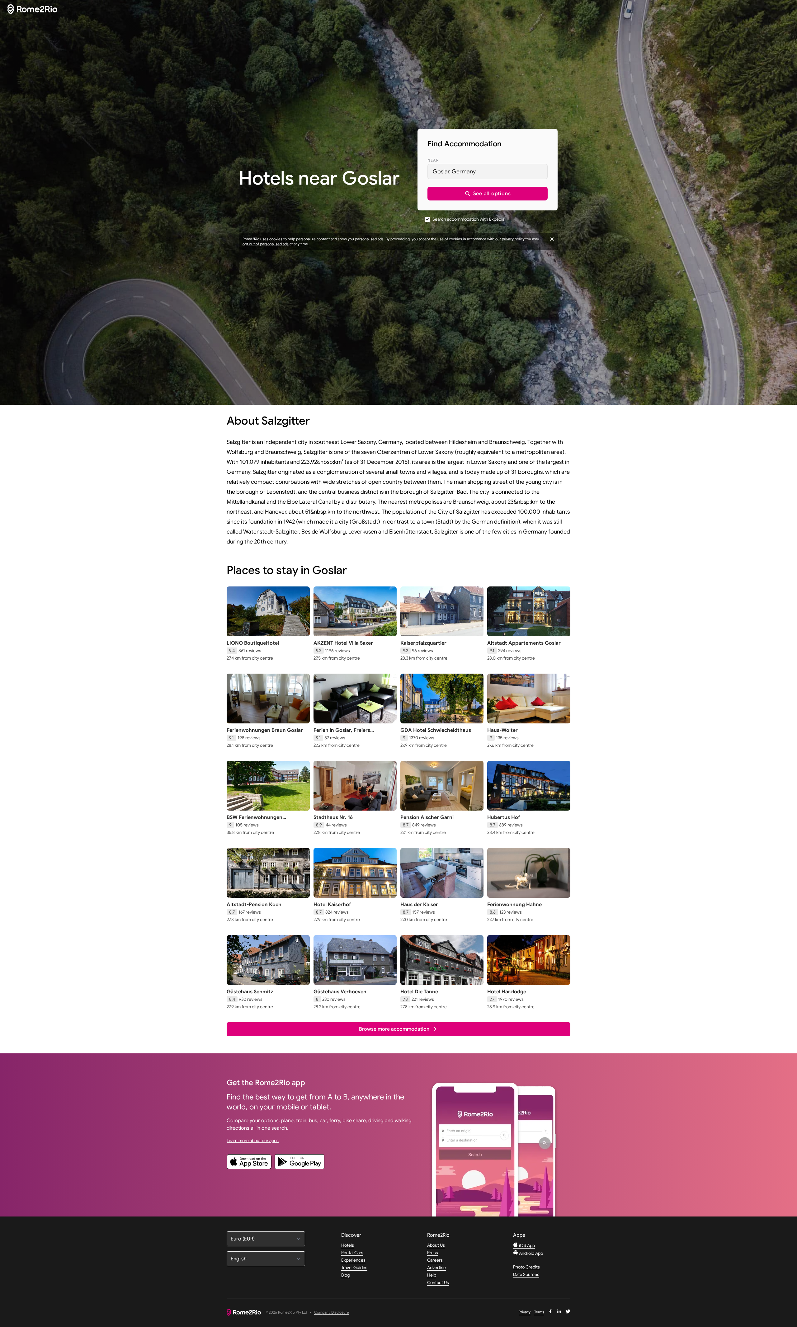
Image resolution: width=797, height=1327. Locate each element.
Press (432, 1252)
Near (433, 160)
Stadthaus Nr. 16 (333, 817)
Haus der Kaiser (419, 904)
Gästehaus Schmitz (250, 992)
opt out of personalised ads (266, 244)
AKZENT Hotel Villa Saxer (343, 643)
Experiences (353, 1260)
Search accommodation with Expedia (468, 219)
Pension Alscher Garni (427, 817)
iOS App (526, 1245)
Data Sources (526, 1274)
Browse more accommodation (394, 1029)
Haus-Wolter (502, 730)
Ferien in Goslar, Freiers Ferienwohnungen (342, 733)
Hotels (347, 1245)
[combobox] (487, 171)
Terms (539, 1312)
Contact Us (438, 1282)
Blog (345, 1275)
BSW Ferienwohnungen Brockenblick (254, 820)
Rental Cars (352, 1252)
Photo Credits (526, 1267)
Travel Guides (354, 1267)
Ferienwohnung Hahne (514, 904)
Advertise (436, 1267)
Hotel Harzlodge (506, 992)
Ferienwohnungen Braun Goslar (265, 730)
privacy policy (513, 239)
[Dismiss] (551, 239)
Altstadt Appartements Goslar (524, 643)
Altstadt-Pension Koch (254, 904)
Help (431, 1275)
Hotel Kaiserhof (332, 904)
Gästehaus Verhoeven (340, 992)
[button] (487, 193)
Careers (435, 1260)
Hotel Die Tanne (419, 992)
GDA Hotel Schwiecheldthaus (435, 730)
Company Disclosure (331, 1313)
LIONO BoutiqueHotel (253, 643)
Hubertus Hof (503, 817)
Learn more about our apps (253, 1140)
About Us (436, 1245)
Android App (530, 1253)
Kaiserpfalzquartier (423, 643)
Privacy (525, 1312)
